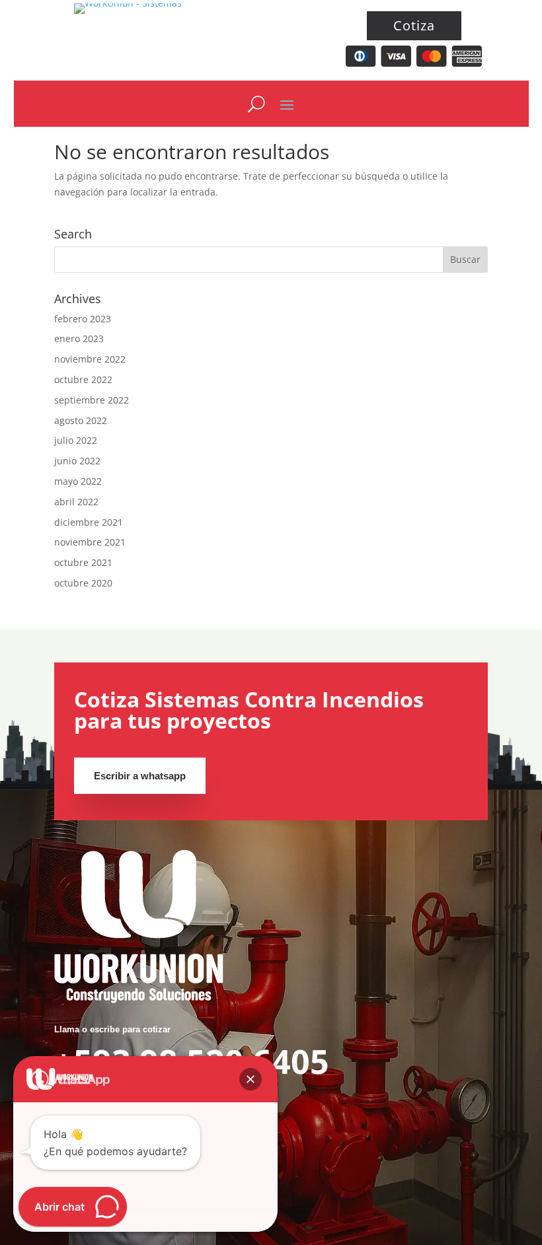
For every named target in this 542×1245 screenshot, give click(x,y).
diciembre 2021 (88, 522)
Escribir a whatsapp (140, 775)
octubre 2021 (83, 562)
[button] (250, 1079)
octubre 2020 (83, 583)
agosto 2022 (80, 420)
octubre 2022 (83, 379)
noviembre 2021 (90, 542)
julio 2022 (75, 440)
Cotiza (414, 25)
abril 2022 (76, 501)
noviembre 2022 (90, 359)
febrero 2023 (82, 318)
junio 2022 (77, 460)
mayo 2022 (78, 481)
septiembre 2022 (91, 400)
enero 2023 (79, 338)
